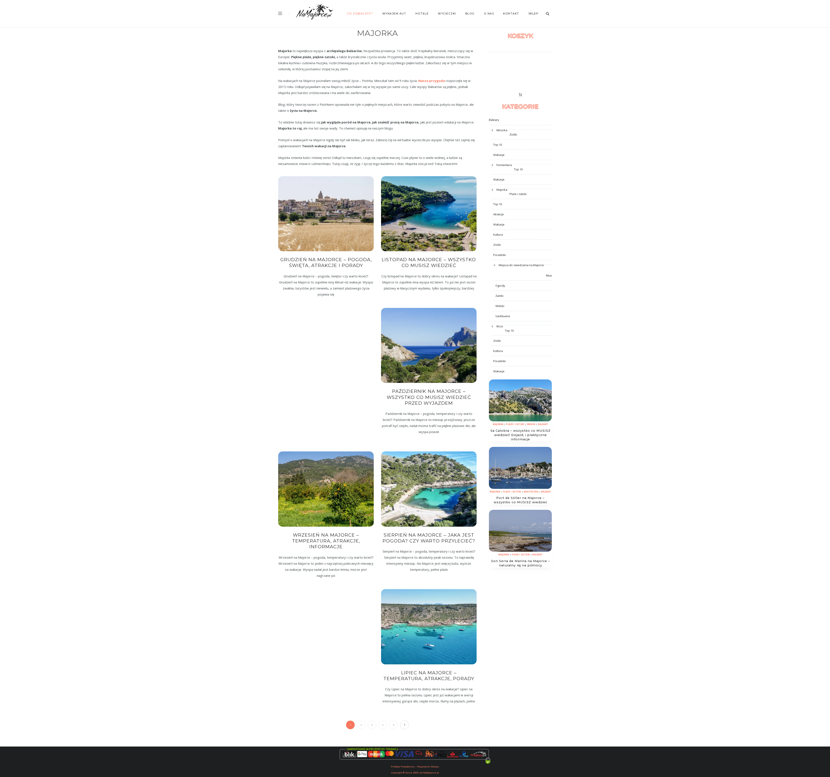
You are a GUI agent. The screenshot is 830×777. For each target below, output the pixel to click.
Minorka (501, 130)
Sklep (533, 13)
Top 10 (497, 145)
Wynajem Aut (394, 13)
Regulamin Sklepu (428, 766)
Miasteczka (531, 491)
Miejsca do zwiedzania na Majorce (521, 265)
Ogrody (500, 286)
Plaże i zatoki (518, 194)
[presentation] (520, 400)
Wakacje (498, 155)
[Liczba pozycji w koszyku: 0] (520, 95)
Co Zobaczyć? (360, 13)
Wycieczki (447, 13)
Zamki (499, 296)
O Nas (489, 13)
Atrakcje (498, 214)
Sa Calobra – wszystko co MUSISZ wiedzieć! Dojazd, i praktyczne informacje (520, 435)
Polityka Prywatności (403, 766)
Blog (470, 13)
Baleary (494, 120)
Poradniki (499, 255)
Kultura (498, 235)
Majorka (501, 190)
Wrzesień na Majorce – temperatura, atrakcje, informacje (326, 541)
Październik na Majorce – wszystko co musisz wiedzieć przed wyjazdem (429, 397)
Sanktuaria (502, 316)
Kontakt (511, 13)
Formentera (504, 165)
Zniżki (513, 134)
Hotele (422, 13)
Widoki (499, 306)
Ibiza (499, 326)
